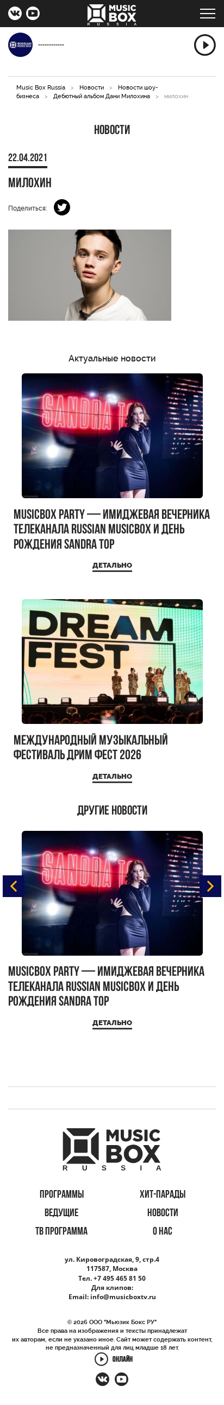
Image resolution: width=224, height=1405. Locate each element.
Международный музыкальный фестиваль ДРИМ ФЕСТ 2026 (91, 748)
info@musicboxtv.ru (123, 1296)
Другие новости (112, 811)
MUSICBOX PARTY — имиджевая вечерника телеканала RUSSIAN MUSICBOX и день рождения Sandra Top (112, 530)
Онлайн (123, 1360)
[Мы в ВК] (15, 15)
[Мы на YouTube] (33, 15)
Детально (112, 565)
